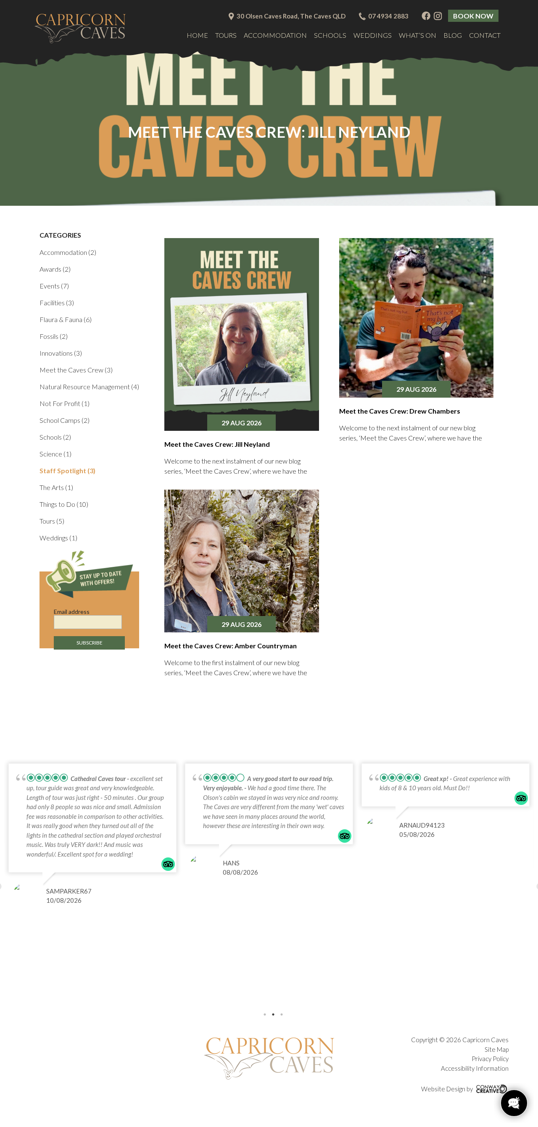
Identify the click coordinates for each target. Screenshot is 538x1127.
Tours (226, 35)
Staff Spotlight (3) (67, 470)
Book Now (473, 16)
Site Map (497, 1049)
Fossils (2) (54, 336)
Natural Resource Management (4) (89, 387)
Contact (485, 35)
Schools (330, 35)
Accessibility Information (475, 1068)
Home (197, 35)
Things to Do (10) (64, 504)
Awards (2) (55, 269)
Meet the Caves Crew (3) (76, 370)
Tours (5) (52, 521)
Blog (452, 35)
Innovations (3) (61, 353)
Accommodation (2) (68, 252)
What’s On (417, 35)
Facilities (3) (57, 303)
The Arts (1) (56, 487)
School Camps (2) (65, 420)
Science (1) (55, 454)
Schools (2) (55, 437)
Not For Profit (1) (65, 403)
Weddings (372, 35)
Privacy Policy (490, 1058)
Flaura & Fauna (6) (66, 319)
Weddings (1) (58, 538)
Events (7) (54, 286)
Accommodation (275, 35)
